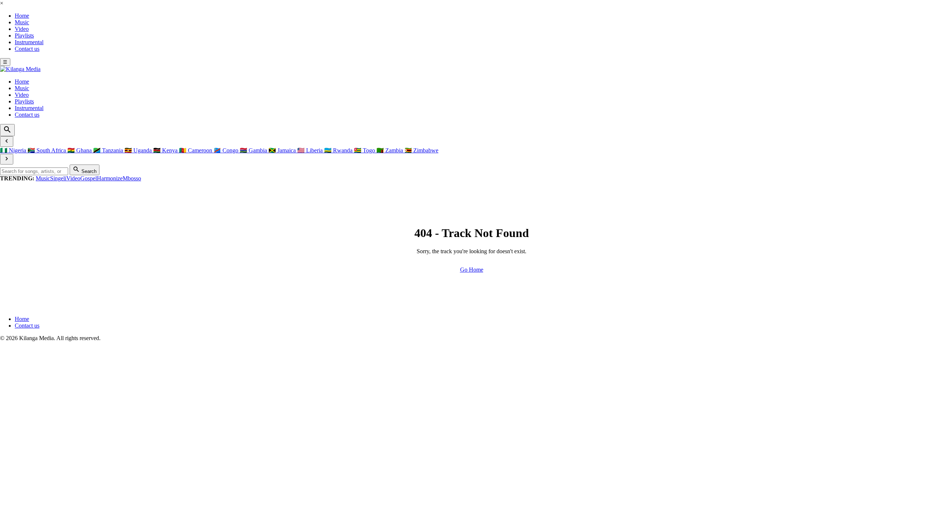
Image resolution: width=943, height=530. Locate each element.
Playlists (24, 35)
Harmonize (110, 178)
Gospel (88, 178)
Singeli (58, 178)
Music (22, 22)
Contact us (27, 49)
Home (22, 16)
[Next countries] (6, 159)
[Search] (7, 130)
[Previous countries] (6, 141)
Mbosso (132, 178)
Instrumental (29, 42)
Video (22, 29)
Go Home (471, 269)
